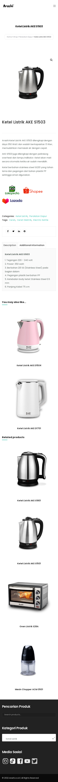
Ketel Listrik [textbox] (29, 738)
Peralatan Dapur (26, 37)
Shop (15, 37)
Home (9, 37)
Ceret (12, 220)
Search (50, 715)
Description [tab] (10, 245)
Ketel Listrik (22, 216)
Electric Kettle (40, 220)
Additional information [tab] (32, 245)
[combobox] (29, 737)
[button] (51, 60)
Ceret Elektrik (24, 220)
